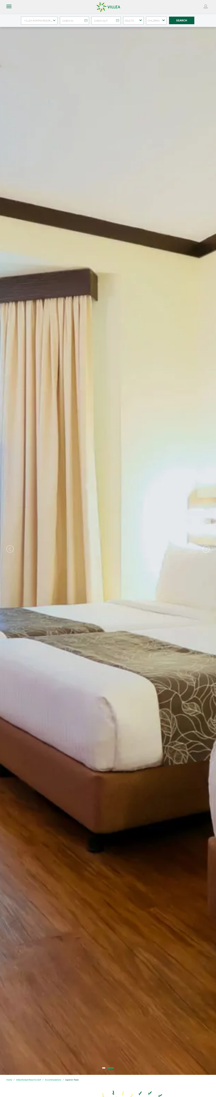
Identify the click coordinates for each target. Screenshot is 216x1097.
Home (9, 1079)
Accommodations (53, 1079)
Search (181, 20)
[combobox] (39, 20)
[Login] (205, 6)
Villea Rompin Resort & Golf (28, 1079)
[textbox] (39, 20)
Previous (10, 549)
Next (206, 549)
